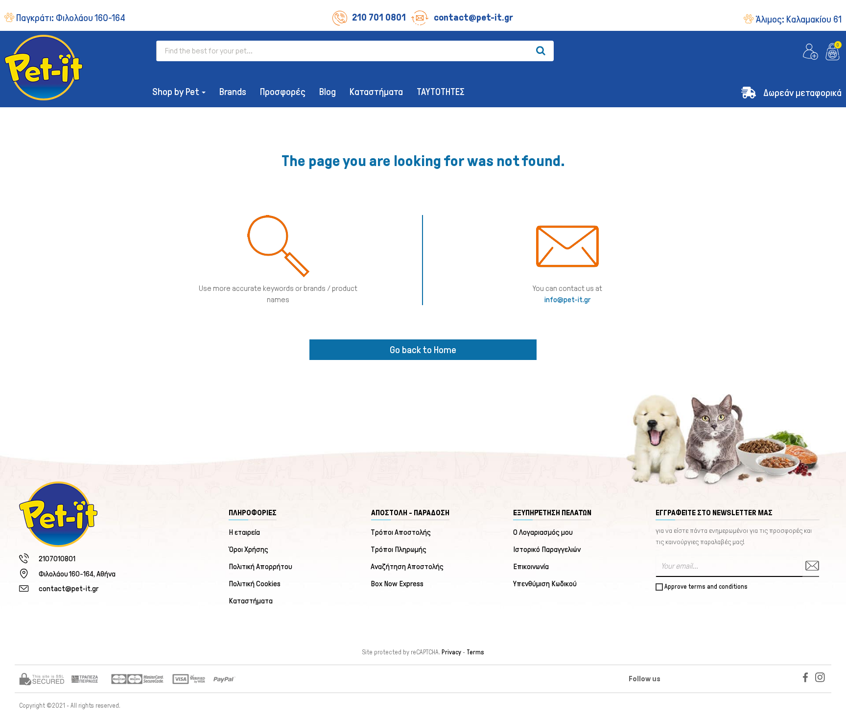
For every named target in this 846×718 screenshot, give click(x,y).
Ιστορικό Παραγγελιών (547, 549)
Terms (475, 652)
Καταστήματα (251, 601)
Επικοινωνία (531, 566)
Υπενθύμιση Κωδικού (545, 583)
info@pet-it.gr (567, 299)
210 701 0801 (379, 17)
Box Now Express (397, 583)
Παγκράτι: (70, 17)
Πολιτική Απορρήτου (260, 566)
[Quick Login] (810, 52)
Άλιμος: (798, 19)
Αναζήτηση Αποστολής (407, 566)
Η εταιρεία (244, 532)
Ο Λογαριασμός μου (543, 532)
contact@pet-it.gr (473, 17)
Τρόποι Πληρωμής (399, 549)
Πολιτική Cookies (255, 583)
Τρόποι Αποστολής (401, 532)
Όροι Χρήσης (248, 549)
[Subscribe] (810, 566)
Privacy (451, 652)
